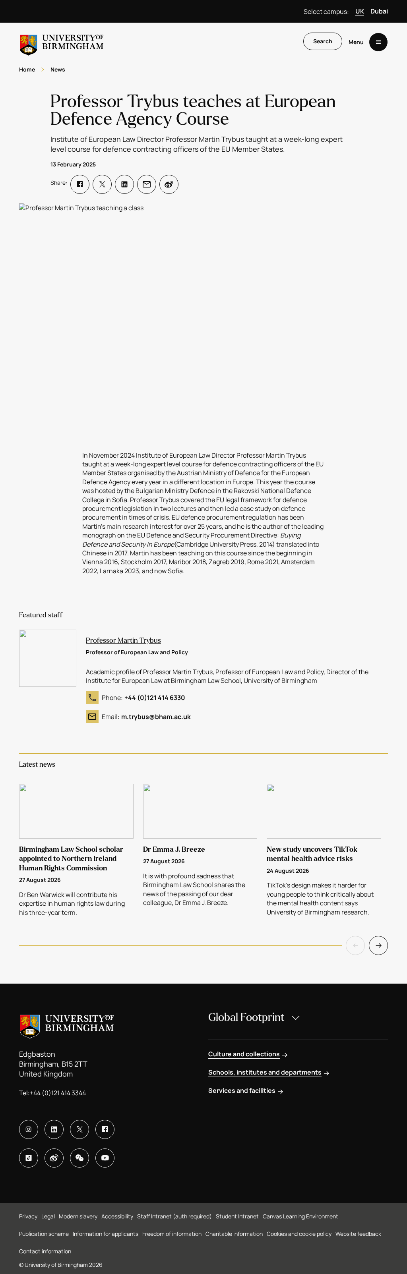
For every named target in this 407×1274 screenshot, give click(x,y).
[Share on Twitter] (102, 184)
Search (322, 41)
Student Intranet (237, 1216)
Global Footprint (246, 1017)
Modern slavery (78, 1216)
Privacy (28, 1216)
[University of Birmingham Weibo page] (54, 1158)
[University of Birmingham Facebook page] (104, 1129)
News (57, 69)
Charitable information (234, 1233)
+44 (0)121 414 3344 (58, 1092)
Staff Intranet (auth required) (174, 1216)
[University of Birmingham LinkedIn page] (54, 1129)
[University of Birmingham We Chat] (79, 1158)
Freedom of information (172, 1233)
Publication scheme (44, 1233)
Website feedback (358, 1233)
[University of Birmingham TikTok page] (28, 1158)
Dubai (379, 11)
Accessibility (117, 1216)
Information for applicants (105, 1233)
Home (27, 69)
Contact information (45, 1251)
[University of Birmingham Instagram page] (28, 1129)
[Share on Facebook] (79, 184)
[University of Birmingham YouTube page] (104, 1158)
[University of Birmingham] (61, 41)
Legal (48, 1216)
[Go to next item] (378, 945)
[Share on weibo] (168, 184)
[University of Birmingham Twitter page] (79, 1129)
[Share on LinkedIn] (124, 184)
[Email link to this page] (146, 184)
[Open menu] (378, 42)
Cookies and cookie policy (299, 1233)
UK (359, 11)
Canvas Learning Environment (300, 1216)
